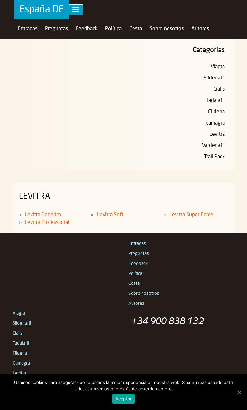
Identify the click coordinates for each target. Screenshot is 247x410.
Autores (200, 29)
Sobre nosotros (167, 29)
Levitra (217, 134)
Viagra (218, 67)
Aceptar (123, 398)
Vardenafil (213, 145)
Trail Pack (214, 157)
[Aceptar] (239, 392)
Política (113, 29)
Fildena (216, 112)
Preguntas (56, 29)
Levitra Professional (47, 222)
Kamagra (215, 123)
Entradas (27, 29)
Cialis (219, 89)
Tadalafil (215, 100)
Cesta (135, 29)
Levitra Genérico (43, 215)
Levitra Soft (110, 215)
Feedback (86, 29)
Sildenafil (214, 78)
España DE (41, 9)
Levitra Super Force (191, 215)
